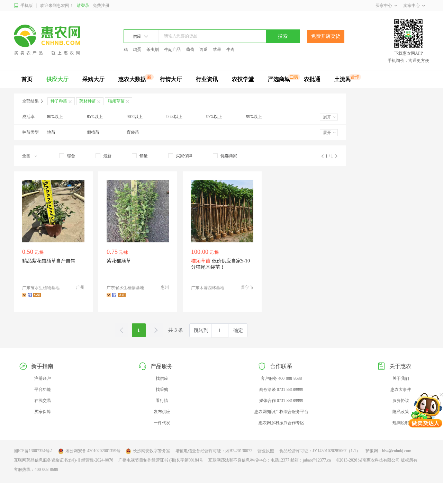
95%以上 (174, 116)
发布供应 (162, 411)
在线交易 (42, 400)
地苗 (51, 132)
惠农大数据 (132, 79)
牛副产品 (172, 49)
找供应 (162, 378)
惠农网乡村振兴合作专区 (281, 422)
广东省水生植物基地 (41, 287)
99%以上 (254, 116)
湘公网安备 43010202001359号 (92, 450)
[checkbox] (67, 155)
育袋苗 (133, 132)
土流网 (342, 79)
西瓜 (203, 49)
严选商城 (279, 79)
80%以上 (55, 116)
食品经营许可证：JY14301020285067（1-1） (319, 450)
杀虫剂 (152, 49)
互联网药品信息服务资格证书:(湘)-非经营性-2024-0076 (63, 460)
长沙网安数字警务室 (151, 450)
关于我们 (400, 378)
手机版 (26, 5)
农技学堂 (243, 79)
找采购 (162, 389)
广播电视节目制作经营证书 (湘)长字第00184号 (160, 460)
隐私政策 (400, 411)
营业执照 (265, 450)
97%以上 (214, 116)
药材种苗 (87, 101)
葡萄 (190, 49)
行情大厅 (171, 79)
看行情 (162, 400)
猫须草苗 (116, 101)
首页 (27, 79)
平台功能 (42, 389)
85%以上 (95, 116)
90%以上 (135, 116)
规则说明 (400, 422)
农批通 (312, 79)
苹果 (217, 49)
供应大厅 (57, 79)
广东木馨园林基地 (207, 287)
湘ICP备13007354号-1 (33, 450)
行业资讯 (207, 79)
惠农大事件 (400, 389)
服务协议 (400, 400)
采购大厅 (93, 79)
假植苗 (93, 132)
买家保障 (42, 411)
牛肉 (230, 49)
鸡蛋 (137, 49)
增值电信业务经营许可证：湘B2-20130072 (213, 450)
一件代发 (162, 422)
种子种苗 (59, 101)
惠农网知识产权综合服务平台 (281, 411)
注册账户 (42, 378)
